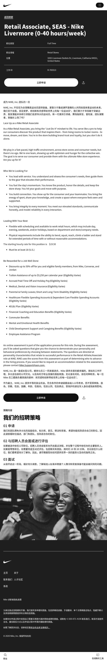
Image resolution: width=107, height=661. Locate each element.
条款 (5, 586)
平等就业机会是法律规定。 (38, 627)
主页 (5, 572)
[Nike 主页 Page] (24, 5)
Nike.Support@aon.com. (32, 365)
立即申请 (41, 82)
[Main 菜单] (100, 5)
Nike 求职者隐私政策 (12, 599)
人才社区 (18, 579)
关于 (16, 572)
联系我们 (7, 579)
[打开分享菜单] (83, 82)
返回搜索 (8, 17)
